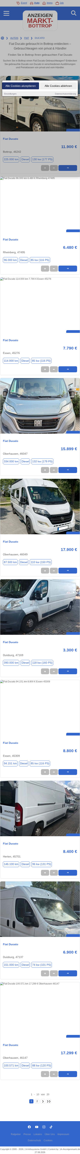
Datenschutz (34, 1140)
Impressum (63, 1134)
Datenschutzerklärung (65, 94)
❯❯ (49, 1101)
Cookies (48, 1140)
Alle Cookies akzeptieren (20, 85)
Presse (27, 1134)
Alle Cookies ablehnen (58, 85)
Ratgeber (16, 1134)
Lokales (38, 1134)
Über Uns (50, 1134)
